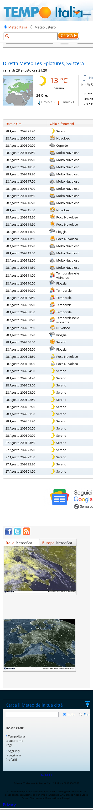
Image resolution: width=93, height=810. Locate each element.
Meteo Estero (45, 27)
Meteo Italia (17, 27)
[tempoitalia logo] (43, 19)
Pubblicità (46, 775)
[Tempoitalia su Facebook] (8, 533)
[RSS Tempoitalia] (26, 533)
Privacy (9, 804)
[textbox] (31, 36)
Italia (71, 714)
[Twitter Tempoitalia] (17, 533)
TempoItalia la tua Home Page (15, 740)
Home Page (15, 728)
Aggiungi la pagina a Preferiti (13, 755)
